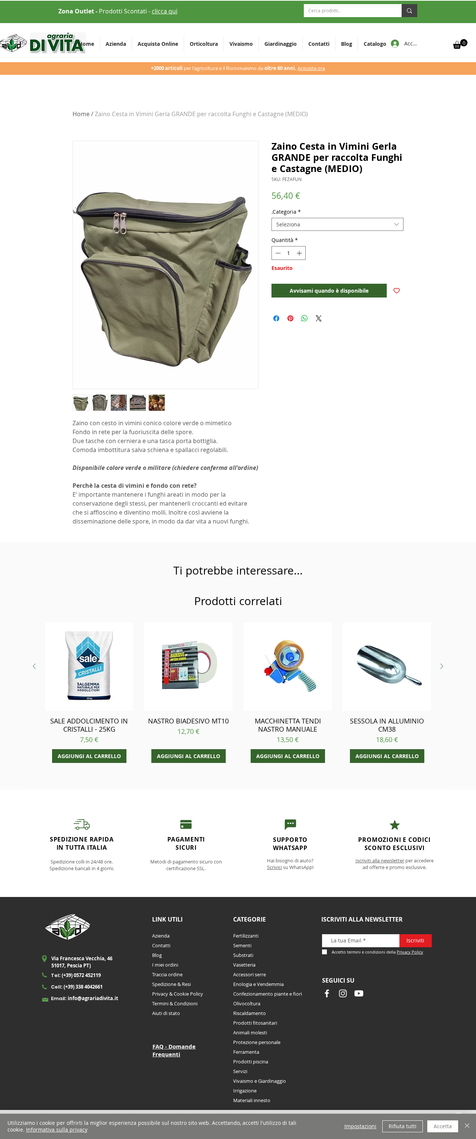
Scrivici (274, 867)
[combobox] (337, 224)
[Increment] (300, 253)
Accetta (443, 1126)
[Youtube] (359, 993)
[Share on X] (318, 318)
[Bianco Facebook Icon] (327, 993)
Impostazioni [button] (360, 1126)
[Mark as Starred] (394, 825)
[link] (460, 44)
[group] (238, 692)
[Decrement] (277, 253)
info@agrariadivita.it (93, 998)
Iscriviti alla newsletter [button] (380, 860)
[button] (203, 44)
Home (81, 114)
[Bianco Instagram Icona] (343, 993)
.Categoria (286, 212)
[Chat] (186, 824)
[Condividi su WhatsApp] (304, 318)
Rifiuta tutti (402, 1126)
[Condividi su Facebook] (276, 318)
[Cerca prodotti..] (409, 10)
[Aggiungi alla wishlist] (396, 291)
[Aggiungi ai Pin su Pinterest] (290, 318)
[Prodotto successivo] (441, 666)
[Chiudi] (467, 1126)
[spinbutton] (288, 253)
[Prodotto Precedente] (34, 666)
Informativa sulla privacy (56, 1129)
